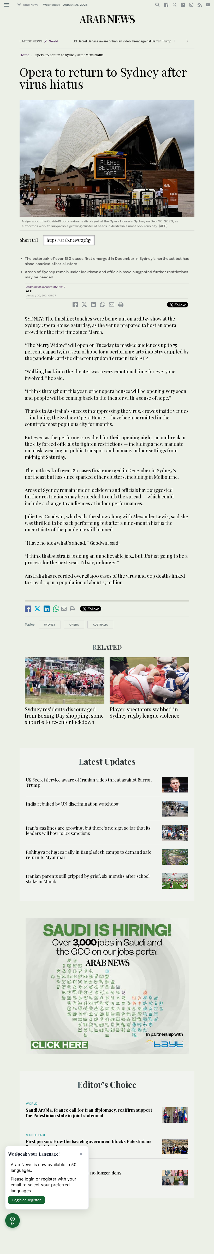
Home (24, 55)
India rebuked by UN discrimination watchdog (72, 804)
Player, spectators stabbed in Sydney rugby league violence (144, 712)
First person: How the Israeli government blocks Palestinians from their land (88, 1143)
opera (74, 624)
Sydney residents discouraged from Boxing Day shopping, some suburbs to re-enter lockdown (64, 715)
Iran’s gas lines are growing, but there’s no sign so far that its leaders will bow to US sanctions (88, 830)
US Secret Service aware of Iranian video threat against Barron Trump (122, 41)
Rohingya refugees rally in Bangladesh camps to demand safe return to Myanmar (88, 854)
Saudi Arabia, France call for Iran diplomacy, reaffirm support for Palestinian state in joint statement (89, 1112)
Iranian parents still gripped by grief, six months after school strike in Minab (88, 878)
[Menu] (6, 5)
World (53, 41)
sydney (49, 624)
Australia (100, 624)
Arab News (30, 5)
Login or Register (26, 1200)
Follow (179, 304)
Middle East (35, 1135)
